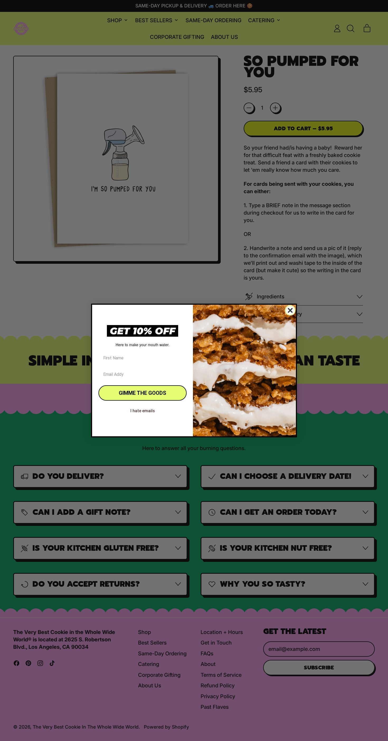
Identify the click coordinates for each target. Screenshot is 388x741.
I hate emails (142, 410)
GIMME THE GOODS (142, 393)
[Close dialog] (290, 310)
